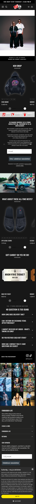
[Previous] (10, 108)
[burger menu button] (3, 7)
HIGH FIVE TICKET (6, 294)
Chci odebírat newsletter (20, 159)
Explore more (17, 68)
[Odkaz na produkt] (14, 88)
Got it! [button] (17, 496)
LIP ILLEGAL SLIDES (6, 241)
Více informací (5, 493)
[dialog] (17, 485)
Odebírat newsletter (11, 463)
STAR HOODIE (5, 102)
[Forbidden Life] (17, 6)
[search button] (6, 7)
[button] (29, 7)
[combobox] (32, 469)
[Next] (25, 108)
